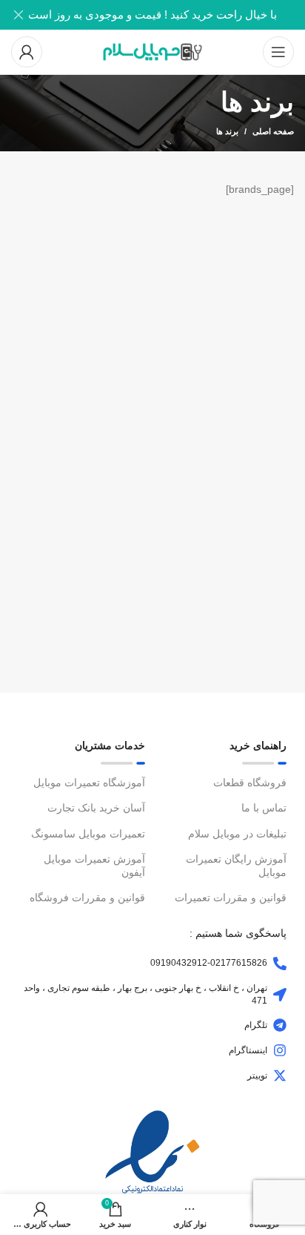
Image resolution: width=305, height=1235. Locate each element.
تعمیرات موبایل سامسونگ (88, 834)
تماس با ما (263, 808)
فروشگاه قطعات (249, 782)
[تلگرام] (279, 1025)
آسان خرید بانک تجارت (96, 808)
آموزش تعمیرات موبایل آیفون (94, 865)
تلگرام (255, 1025)
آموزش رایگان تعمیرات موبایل (236, 865)
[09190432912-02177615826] (279, 963)
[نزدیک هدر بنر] (18, 15)
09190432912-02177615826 (208, 963)
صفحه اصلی (273, 131)
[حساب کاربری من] (27, 52)
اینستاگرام (248, 1050)
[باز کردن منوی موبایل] (278, 52)
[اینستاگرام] (279, 1050)
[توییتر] (279, 1075)
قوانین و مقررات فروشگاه (87, 897)
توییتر (257, 1075)
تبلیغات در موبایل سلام (237, 834)
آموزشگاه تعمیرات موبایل (89, 782)
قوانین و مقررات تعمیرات (230, 897)
